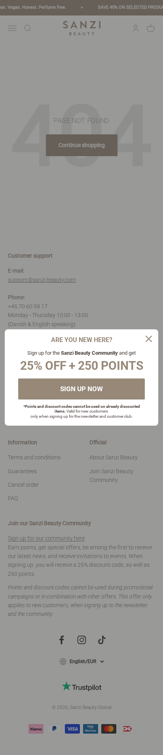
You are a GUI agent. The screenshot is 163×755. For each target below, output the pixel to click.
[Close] (148, 338)
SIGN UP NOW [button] (81, 389)
